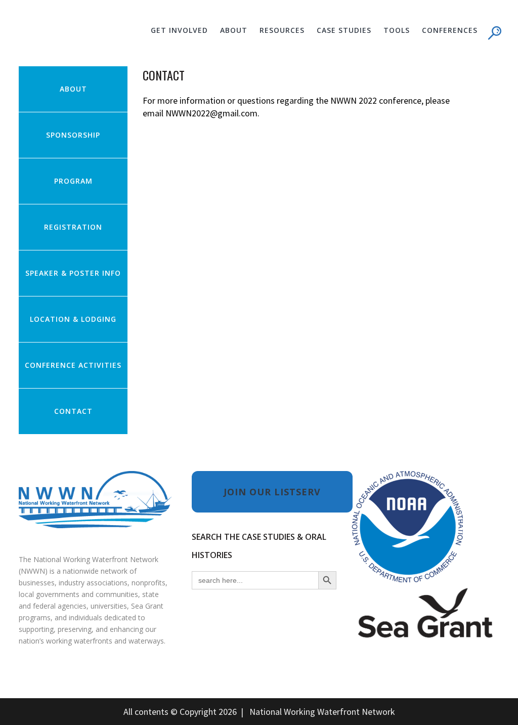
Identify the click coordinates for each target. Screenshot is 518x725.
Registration (73, 227)
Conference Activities (73, 365)
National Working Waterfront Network (322, 711)
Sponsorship (73, 135)
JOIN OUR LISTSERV (272, 492)
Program (73, 181)
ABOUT (73, 89)
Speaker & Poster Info (73, 273)
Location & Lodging (73, 319)
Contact (73, 411)
